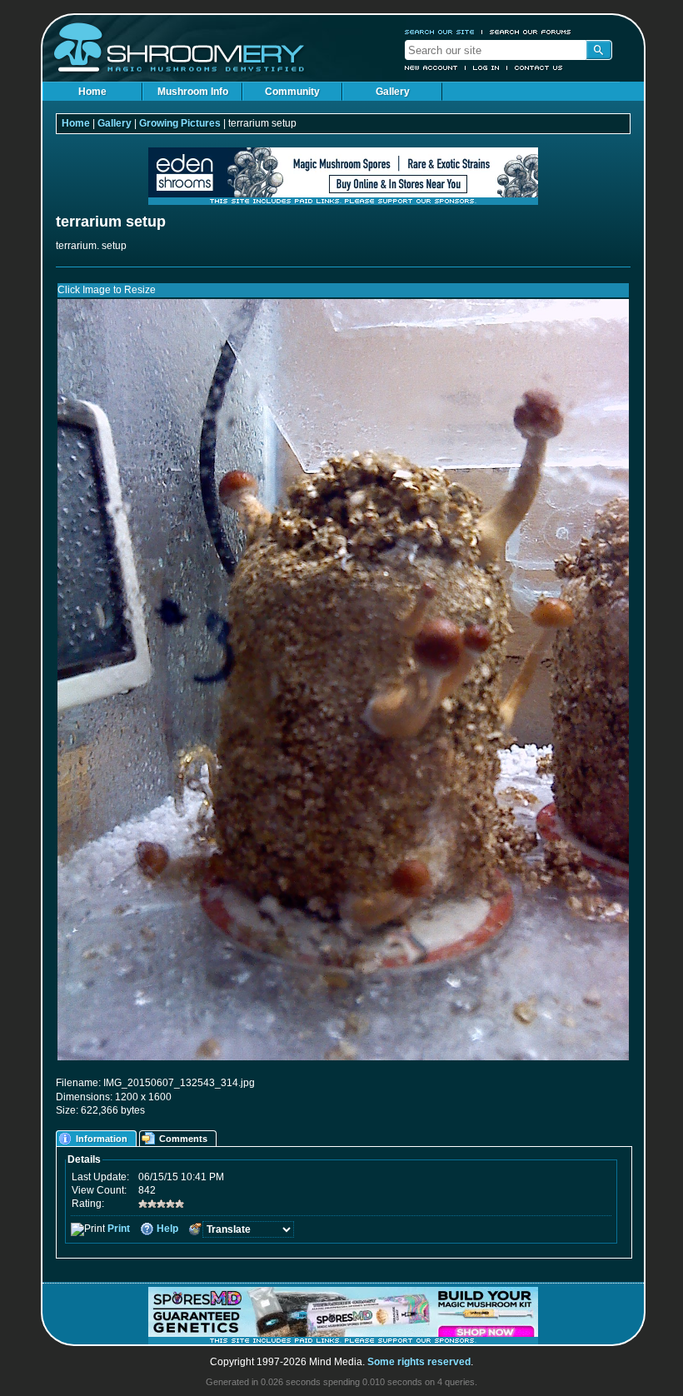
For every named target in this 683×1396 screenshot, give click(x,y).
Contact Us (539, 67)
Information (101, 1139)
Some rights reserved (419, 1362)
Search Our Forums (530, 31)
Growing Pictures (180, 123)
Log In (486, 67)
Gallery (393, 91)
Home (92, 91)
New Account (431, 67)
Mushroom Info (192, 91)
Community (292, 91)
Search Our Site (440, 31)
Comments (183, 1139)
